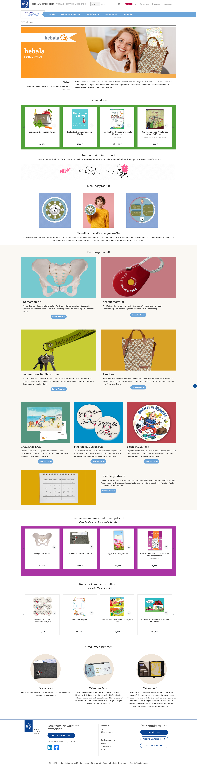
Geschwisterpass (79, 619)
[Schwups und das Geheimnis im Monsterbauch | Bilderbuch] (154, 119)
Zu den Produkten (58, 317)
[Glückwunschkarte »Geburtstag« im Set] (117, 606)
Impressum (123, 763)
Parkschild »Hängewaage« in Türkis (42, 133)
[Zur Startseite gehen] (25, 4)
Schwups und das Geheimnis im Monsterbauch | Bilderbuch (155, 133)
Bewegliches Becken (42, 553)
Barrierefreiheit (110, 763)
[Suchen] (118, 4)
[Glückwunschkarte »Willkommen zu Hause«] (154, 606)
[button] (34, 4)
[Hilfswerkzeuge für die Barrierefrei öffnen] (195, 386)
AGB (76, 763)
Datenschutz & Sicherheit (90, 763)
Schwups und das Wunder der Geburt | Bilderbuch (117, 133)
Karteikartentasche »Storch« (80, 553)
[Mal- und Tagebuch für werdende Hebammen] (79, 119)
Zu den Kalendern (108, 491)
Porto (103, 729)
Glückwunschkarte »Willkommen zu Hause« (154, 620)
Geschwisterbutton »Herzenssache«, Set (42, 620)
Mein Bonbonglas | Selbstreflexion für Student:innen (155, 554)
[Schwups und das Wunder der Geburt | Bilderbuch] (117, 119)
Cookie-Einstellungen (139, 763)
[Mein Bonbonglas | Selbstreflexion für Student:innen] (154, 540)
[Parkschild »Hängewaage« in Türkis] (42, 119)
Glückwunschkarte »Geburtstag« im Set (117, 620)
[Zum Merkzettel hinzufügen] (54, 125)
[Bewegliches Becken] (42, 540)
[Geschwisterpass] (79, 606)
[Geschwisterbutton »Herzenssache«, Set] (42, 606)
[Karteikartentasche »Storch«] (79, 540)
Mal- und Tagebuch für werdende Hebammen (79, 133)
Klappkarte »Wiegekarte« (117, 553)
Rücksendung (107, 732)
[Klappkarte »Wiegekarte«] (117, 540)
